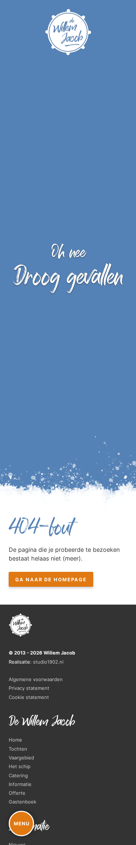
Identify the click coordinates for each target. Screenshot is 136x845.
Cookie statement (29, 697)
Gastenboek (22, 802)
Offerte (17, 793)
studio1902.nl (48, 662)
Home (15, 740)
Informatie (20, 784)
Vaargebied (21, 757)
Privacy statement (29, 688)
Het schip (19, 766)
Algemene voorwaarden (36, 679)
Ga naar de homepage (51, 579)
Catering (18, 775)
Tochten (18, 749)
